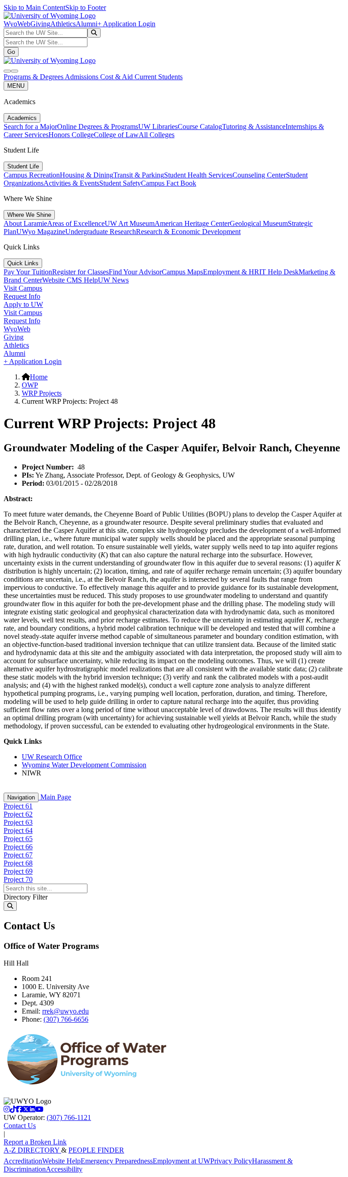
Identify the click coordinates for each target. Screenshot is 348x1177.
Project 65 (18, 838)
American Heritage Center (192, 223)
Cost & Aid (117, 77)
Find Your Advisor (135, 272)
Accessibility (64, 1169)
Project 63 (18, 822)
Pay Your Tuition (28, 272)
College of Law (116, 135)
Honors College (71, 135)
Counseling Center (259, 175)
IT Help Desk (279, 272)
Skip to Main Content (34, 7)
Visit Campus (23, 288)
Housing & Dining (86, 175)
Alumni (86, 24)
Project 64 (18, 830)
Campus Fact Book (168, 183)
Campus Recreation (32, 175)
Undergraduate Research (100, 231)
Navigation (21, 797)
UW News (113, 280)
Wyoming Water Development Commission (84, 765)
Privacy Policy (231, 1161)
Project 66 (18, 847)
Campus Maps (182, 272)
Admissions (82, 77)
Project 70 (18, 879)
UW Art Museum (130, 223)
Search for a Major (30, 126)
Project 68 (18, 863)
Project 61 (18, 806)
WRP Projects (42, 393)
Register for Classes (80, 272)
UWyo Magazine (40, 231)
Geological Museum (259, 223)
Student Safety (120, 183)
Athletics (63, 24)
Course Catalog (200, 126)
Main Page (55, 797)
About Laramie (25, 223)
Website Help (61, 1161)
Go (11, 51)
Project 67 (18, 855)
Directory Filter (26, 897)
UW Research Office (52, 757)
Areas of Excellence (76, 223)
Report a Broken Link (35, 1142)
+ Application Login (126, 24)
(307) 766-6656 (66, 1019)
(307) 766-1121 (69, 1117)
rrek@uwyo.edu (65, 1011)
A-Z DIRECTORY (32, 1150)
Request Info (22, 296)
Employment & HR (231, 272)
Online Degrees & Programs (97, 126)
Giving (40, 24)
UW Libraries (158, 126)
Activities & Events (71, 183)
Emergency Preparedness (117, 1161)
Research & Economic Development (188, 231)
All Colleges (156, 135)
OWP (30, 385)
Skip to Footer (85, 7)
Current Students (159, 77)
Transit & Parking (138, 175)
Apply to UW (23, 304)
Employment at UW (181, 1161)
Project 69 (18, 871)
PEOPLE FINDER (96, 1150)
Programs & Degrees (34, 77)
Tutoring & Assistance (253, 126)
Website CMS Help (70, 280)
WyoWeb (17, 24)
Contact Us (20, 1125)
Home (39, 377)
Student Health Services (198, 175)
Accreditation (23, 1161)
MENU (15, 85)
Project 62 (18, 814)
